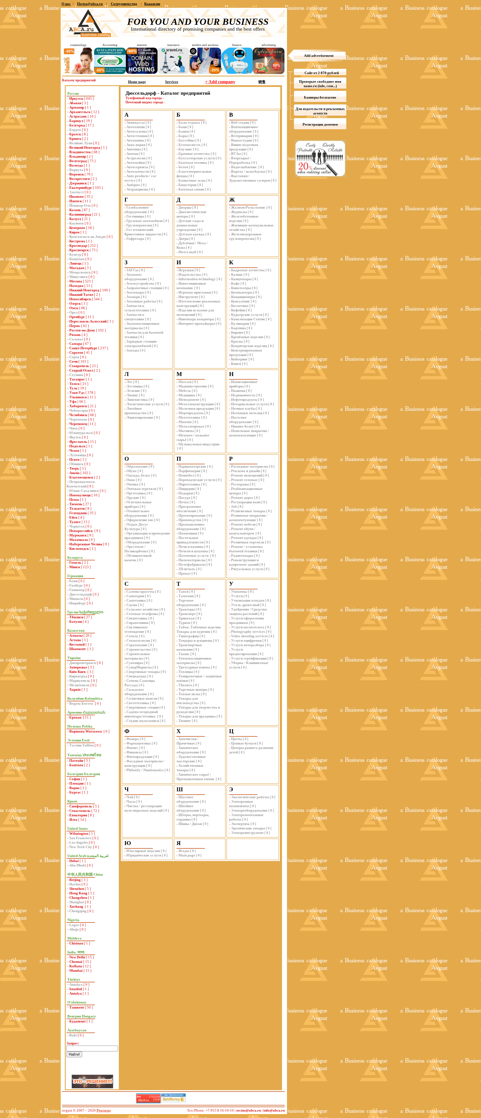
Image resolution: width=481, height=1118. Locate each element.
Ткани (184, 654)
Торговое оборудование (187, 602)
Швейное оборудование (187, 808)
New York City (80, 847)
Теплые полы (189, 694)
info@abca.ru (274, 1110)
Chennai (75, 962)
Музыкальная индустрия (198, 444)
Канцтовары (241, 279)
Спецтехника (137, 618)
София (74, 779)
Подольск (77, 446)
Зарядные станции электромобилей (140, 343)
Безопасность (189, 145)
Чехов (74, 450)
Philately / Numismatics (145, 770)
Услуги (237, 596)
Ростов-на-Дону (82, 330)
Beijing (75, 880)
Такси (183, 591)
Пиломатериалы (191, 560)
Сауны (131, 605)
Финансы (134, 752)
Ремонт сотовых (244, 480)
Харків (75, 689)
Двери (183, 238)
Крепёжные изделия (247, 337)
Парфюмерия (189, 471)
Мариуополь (79, 680)
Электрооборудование (249, 810)
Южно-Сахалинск (84, 491)
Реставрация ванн (246, 502)
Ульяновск (78, 397)
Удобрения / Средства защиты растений (248, 611)
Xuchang (76, 906)
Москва (75, 281)
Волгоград (78, 161)
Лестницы (134, 386)
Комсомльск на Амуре (87, 237)
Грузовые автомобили (144, 221)
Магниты (186, 431)
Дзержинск (78, 183)
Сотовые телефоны (142, 614)
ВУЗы (236, 154)
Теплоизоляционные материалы (194, 660)
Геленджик (78, 513)
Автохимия (135, 127)
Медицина (186, 395)
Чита (73, 428)
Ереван (75, 717)
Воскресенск (79, 179)
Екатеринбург (80, 187)
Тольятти (77, 508)
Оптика (132, 484)
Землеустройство (140, 283)
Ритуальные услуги (247, 569)
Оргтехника (136, 493)
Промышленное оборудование (190, 526)
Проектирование (192, 515)
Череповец (78, 424)
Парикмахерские (192, 466)
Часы (131, 801)
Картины (238, 328)
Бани (182, 127)
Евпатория (78, 815)
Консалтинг (240, 301)
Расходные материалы (249, 466)
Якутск (75, 437)
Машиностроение (192, 386)
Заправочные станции (144, 288)
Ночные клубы (243, 408)
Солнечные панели (141, 698)
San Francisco (80, 838)
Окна (130, 480)
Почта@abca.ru (90, 4)
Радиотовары (242, 555)
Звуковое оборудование (135, 276)
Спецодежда (136, 676)
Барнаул (76, 121)
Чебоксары (78, 410)
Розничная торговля (247, 542)
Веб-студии (240, 122)
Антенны (133, 149)
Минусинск (78, 277)
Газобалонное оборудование (136, 209)
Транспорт (187, 614)
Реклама (104, 1110)
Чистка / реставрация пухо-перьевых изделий (143, 808)
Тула (73, 388)
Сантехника (136, 600)
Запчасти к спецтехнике (134, 317)
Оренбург (77, 317)
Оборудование (138, 542)
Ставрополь (79, 366)
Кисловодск (79, 548)
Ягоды (183, 851)
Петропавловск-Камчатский (81, 484)
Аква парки (135, 145)
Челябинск (78, 415)
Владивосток (80, 152)
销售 (262, 82)
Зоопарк (133, 297)
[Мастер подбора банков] (237, 72)
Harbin (75, 884)
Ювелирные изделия (143, 851)
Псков (74, 459)
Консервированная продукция (245, 352)
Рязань (75, 335)
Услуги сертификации (249, 658)
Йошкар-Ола (80, 205)
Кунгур (75, 254)
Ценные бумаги (243, 743)
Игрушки (186, 270)
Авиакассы (135, 122)
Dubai (74, 861)
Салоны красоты (140, 591)
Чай (129, 797)
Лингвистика (137, 399)
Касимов (76, 223)
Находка (76, 286)
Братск (75, 134)
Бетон (183, 167)
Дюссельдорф (80, 594)
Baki (73, 1035)
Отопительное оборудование (136, 513)
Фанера (132, 739)
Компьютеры (241, 292)
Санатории (135, 596)
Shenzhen (76, 889)
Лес (129, 382)
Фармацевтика (138, 743)
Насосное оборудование (240, 419)
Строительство (138, 649)
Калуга (75, 219)
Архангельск (79, 112)
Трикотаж (186, 618)
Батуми (75, 621)
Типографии (188, 636)
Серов (74, 357)
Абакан (75, 103)
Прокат (184, 573)
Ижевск (75, 201)
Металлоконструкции (196, 404)
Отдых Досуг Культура (136, 526)
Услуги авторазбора (247, 645)
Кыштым (77, 259)
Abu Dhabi (77, 865)
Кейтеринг (239, 359)
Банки (183, 131)
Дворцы (185, 207)
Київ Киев (78, 672)
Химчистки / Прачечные (187, 741)
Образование (137, 466)
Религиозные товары (248, 511)
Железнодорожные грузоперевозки (245, 236)
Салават (76, 339)
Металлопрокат (191, 426)
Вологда (76, 165)
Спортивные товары (143, 672)
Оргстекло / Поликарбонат (136, 549)
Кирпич (237, 332)
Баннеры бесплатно (320, 97)
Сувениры (134, 663)
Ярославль (78, 442)
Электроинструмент (247, 833)
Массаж (185, 382)
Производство (190, 520)
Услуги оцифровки (246, 640)
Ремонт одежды (244, 538)
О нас (66, 4)
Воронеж (76, 174)
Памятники (187, 533)
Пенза (74, 499)
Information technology (197, 279)
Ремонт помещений (246, 475)
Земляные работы (141, 301)
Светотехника (137, 703)
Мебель (184, 391)
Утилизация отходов (247, 600)
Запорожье (78, 667)
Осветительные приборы (138, 504)
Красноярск (79, 250)
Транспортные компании (189, 647)
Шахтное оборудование (187, 799)
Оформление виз (139, 520)
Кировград (78, 676)
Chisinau (76, 943)
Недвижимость (243, 395)
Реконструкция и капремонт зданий (244, 562)
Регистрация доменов (320, 124)
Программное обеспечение (188, 508)
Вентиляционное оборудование (243, 129)
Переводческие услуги (196, 480)
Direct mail (187, 252)
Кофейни (238, 310)
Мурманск (78, 535)
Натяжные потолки (246, 413)
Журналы (239, 212)
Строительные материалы (137, 656)
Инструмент (188, 297)
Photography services (248, 631)
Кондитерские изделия (249, 346)
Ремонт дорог (242, 497)
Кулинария (240, 323)
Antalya (75, 993)
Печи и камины (190, 547)
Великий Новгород (84, 147)
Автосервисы (137, 167)
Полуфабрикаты (192, 564)
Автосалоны (136, 131)
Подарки (185, 493)
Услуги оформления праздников (246, 620)
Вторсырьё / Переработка (240, 160)
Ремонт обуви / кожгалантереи (242, 531)
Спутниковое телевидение (136, 629)
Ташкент (76, 1007)
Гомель (75, 562)
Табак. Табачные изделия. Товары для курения (198, 629)
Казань (75, 210)
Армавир (76, 107)
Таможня (186, 596)
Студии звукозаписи (142, 721)
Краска (237, 341)
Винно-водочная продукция (243, 147)
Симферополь (80, 806)
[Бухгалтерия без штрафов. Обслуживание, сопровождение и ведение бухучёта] (110, 73)
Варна (74, 788)
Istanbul (75, 989)
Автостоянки (137, 136)
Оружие (132, 497)
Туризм (184, 623)
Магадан (76, 268)
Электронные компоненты (241, 803)
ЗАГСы (132, 270)
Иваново (76, 196)
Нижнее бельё (242, 426)
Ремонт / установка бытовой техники (246, 549)
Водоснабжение (244, 167)
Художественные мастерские (191, 759)
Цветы (236, 739)
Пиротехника (189, 484)
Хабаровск (78, 406)
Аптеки (132, 154)
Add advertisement (318, 55)
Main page (186, 855)
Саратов (76, 352)
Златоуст (76, 192)
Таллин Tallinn (81, 745)
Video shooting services (249, 636)
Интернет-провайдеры (196, 323)
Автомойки (135, 162)
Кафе (235, 283)
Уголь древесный (245, 605)
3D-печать (186, 569)
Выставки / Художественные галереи (249, 178)
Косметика (240, 306)
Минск (74, 567)
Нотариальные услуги (249, 404)
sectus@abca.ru (248, 1110)
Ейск (73, 517)
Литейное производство (135, 410)
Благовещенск (81, 477)
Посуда (184, 497)
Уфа (73, 401)
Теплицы (185, 672)
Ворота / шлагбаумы (248, 171)
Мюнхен (76, 599)
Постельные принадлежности (189, 540)
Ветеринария (241, 136)
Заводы (132, 350)
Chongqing (78, 911)
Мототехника (189, 417)
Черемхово (78, 419)
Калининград (80, 214)
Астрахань (78, 116)
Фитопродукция (139, 757)
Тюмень (75, 504)
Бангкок (76, 765)
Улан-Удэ (77, 392)
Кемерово (77, 228)
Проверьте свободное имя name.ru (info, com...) (320, 83)
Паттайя (76, 760)
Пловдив (76, 783)
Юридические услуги (143, 855)
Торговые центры (192, 689)
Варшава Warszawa (86, 731)
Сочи (73, 361)
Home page (137, 82)
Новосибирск (80, 299)
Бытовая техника (192, 162)
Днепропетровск (82, 663)
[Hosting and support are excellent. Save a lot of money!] (142, 72)
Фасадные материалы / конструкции (144, 763)
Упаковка (239, 591)
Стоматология (138, 640)
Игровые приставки (194, 292)
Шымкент (78, 649)
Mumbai (76, 970)
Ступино (76, 375)
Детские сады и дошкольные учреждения (189, 225)
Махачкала (78, 540)
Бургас (75, 792)
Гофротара (135, 238)
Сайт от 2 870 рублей (322, 73)
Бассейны (186, 140)
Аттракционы (137, 189)
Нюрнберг (77, 603)
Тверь (74, 468)
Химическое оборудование (187, 750)
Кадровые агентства (248, 270)
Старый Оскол (81, 370)
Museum (185, 422)
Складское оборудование (135, 691)
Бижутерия (187, 185)
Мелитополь (79, 685)
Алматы (76, 635)
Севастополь (79, 811)
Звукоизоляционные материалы (141, 325)
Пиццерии (186, 489)
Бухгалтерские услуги (196, 158)
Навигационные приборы (243, 384)
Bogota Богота (81, 703)
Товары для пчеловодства (187, 700)
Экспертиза (240, 824)
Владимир (77, 156)
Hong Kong (78, 893)
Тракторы (186, 609)
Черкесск (77, 526)
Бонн (73, 581)
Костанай (77, 644)
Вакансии (152, 4)
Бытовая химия (191, 189)
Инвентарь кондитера (196, 319)
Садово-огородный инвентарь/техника (141, 714)
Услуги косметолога (247, 627)
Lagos (74, 925)
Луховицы (77, 455)
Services (171, 82)
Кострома (77, 241)
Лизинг (132, 395)
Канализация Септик (248, 319)
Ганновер (77, 590)
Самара (75, 343)
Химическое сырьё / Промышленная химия (195, 776)
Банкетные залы (191, 180)
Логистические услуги (144, 404)
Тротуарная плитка (194, 667)
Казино (237, 274)
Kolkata (75, 966)
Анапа (74, 473)
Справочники (137, 623)
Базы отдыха (189, 122)
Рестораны (240, 484)
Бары (183, 136)
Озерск (75, 303)
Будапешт (77, 1021)
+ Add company (220, 81)
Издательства (189, 274)
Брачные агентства (194, 154)
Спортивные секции (142, 707)
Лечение (133, 391)
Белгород (77, 125)
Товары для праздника (197, 716)
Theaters (185, 685)
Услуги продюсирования (243, 651)
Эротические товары (248, 828)
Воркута (76, 170)
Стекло (132, 636)
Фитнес (132, 748)
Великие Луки (80, 143)
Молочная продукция (196, 408)
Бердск (75, 130)
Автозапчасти (137, 171)
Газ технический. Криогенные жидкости (142, 232)
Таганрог (77, 379)
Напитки (238, 391)
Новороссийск (81, 531)
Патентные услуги (193, 555)
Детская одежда (191, 234)
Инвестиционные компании (191, 285)
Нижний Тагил (81, 294)
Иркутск (76, 98)
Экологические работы (250, 797)
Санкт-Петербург (83, 348)
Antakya (76, 984)
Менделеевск (80, 272)
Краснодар (78, 245)
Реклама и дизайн (245, 471)
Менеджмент (188, 399)
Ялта (73, 819)
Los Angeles (78, 842)
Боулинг (185, 149)
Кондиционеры (243, 297)
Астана (75, 640)
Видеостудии (241, 140)
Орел (73, 312)
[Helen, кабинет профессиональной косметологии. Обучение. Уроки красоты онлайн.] (78, 73)
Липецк (75, 263)
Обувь (131, 471)
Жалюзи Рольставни (248, 207)
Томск (74, 384)
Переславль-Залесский (88, 321)
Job (234, 506)
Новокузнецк (80, 495)
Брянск (75, 138)
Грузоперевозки (139, 225)
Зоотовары (135, 292)
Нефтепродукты (244, 399)
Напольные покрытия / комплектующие (249, 433)
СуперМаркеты (139, 667)
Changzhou (78, 897)
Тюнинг (184, 721)
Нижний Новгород (84, 290)
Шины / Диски (190, 824)
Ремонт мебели (243, 524)
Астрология (136, 158)
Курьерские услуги (246, 315)
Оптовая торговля (141, 489)
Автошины (135, 140)
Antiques (133, 185)
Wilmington (78, 833)
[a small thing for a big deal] (268, 73)
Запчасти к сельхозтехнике (136, 308)
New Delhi (77, 957)
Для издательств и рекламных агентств (320, 111)
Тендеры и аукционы (195, 640)
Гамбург (76, 585)
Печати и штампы (193, 551)
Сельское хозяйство (142, 609)
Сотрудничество (124, 4)
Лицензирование (139, 417)
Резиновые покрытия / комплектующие (248, 517)
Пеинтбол (186, 475)
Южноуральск (81, 433)
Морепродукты (190, 413)
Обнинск (76, 464)
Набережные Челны (85, 544)
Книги (236, 364)
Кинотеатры (241, 288)
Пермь (74, 326)
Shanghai (76, 902)
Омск (73, 308)
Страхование (137, 645)
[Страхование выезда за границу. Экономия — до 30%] (173, 73)
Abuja (74, 929)
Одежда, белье (138, 475)
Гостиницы (135, 216)
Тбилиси (76, 617)
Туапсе (75, 522)
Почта (183, 502)
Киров (74, 232)
